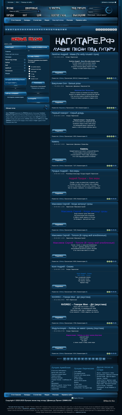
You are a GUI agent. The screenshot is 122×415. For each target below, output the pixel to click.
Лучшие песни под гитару (15, 79)
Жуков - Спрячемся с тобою (105, 373)
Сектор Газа (37, 114)
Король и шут (10, 114)
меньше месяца (36, 69)
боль (22, 117)
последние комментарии (15, 97)
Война (25, 113)
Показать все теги (11, 122)
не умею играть (36, 66)
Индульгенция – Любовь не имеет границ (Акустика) (78, 328)
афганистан (17, 117)
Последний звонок (79, 373)
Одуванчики (55, 388)
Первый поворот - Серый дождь (68, 113)
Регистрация (91, 15)
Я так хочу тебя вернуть (58, 370)
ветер (26, 117)
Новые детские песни (11, 54)
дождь (13, 118)
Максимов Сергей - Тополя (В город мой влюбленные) (79, 235)
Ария (7, 113)
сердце (23, 120)
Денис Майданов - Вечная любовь (107, 382)
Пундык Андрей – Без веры (65, 171)
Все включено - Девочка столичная (107, 374)
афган (12, 117)
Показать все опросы (38, 88)
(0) (88, 78)
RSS (17, 2)
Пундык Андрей (85, 173)
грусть (38, 117)
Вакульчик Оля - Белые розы (66, 83)
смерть (31, 120)
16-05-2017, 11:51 (59, 173)
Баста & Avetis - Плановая (105, 385)
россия (18, 120)
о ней (38, 119)
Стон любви (77, 371)
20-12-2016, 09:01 (59, 299)
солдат (35, 120)
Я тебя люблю (78, 378)
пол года (33, 71)
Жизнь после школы (80, 380)
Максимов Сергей (79, 206)
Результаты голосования (38, 86)
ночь (34, 118)
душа (19, 118)
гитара (30, 117)
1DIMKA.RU (67, 400)
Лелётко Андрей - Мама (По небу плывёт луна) (75, 54)
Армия (11, 113)
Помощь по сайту (26, 2)
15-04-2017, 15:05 (59, 269)
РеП (67, 299)
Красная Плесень (20, 114)
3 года (33, 76)
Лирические (74, 57)
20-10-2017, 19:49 (59, 115)
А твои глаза (78, 384)
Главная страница (7, 20)
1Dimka (61, 78)
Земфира (42, 113)
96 (104, 359)
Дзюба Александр (34, 113)
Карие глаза (77, 377)
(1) (88, 107)
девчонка (43, 117)
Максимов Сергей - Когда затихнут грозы (72, 204)
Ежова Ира (85, 144)
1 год (32, 74)
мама (93, 65)
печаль (43, 118)
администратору (81, 412)
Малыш (76, 382)
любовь (27, 118)
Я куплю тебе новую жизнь (82, 375)
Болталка (10, 2)
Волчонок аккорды (57, 378)
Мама (82, 61)
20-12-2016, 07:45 (59, 331)
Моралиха (62, 107)
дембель (8, 118)
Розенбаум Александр (73, 173)
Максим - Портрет (102, 378)
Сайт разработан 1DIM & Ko (109, 400)
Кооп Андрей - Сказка (62, 266)
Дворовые (77, 86)
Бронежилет (55, 383)
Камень (55, 141)
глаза (34, 117)
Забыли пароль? (101, 15)
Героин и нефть (56, 376)
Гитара (68, 57)
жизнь (23, 118)
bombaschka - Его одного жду (83, 388)
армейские (25, 408)
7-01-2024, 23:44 (59, 86)
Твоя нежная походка (80, 386)
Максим (27, 114)
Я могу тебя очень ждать (59, 387)
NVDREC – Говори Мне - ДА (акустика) (71, 297)
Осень (32, 114)
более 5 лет (34, 78)
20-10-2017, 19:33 (59, 144)
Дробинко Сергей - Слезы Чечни (61, 385)
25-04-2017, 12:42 (59, 206)
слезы (27, 120)
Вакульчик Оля (85, 86)
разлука (13, 120)
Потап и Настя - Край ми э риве (106, 380)
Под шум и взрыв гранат (58, 374)
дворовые (33, 408)
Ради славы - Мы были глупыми (106, 383)
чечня (43, 120)
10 (96, 359)
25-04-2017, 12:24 (59, 238)
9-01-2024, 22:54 (59, 57)
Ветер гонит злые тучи (58, 372)
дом (16, 118)
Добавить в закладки (108, 2)
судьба (40, 120)
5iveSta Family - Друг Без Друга (106, 376)
